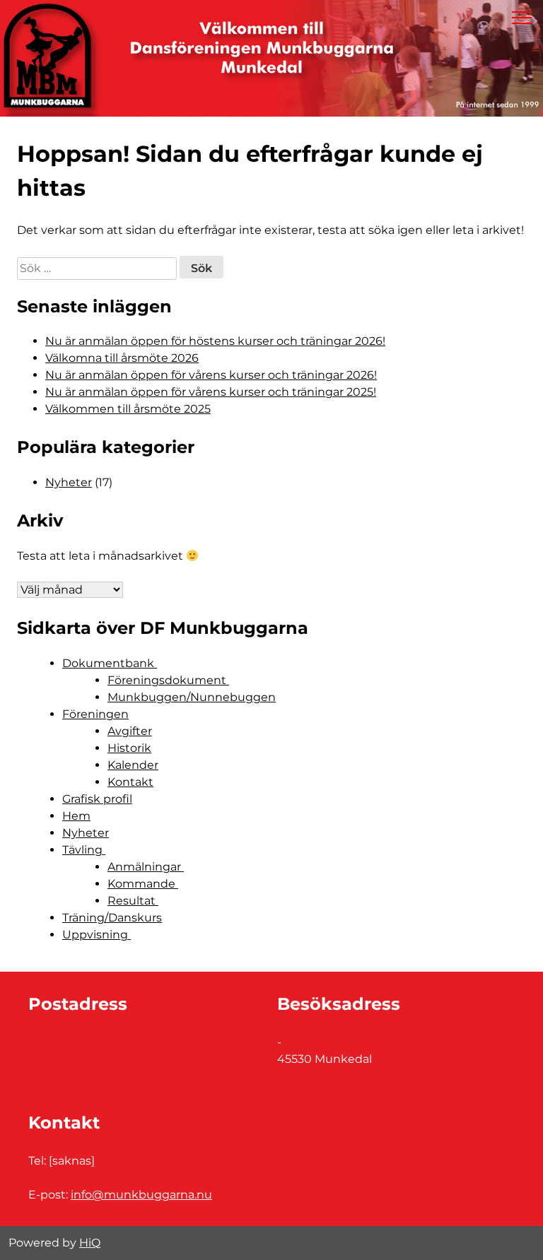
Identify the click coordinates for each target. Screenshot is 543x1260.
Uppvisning (96, 934)
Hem (76, 816)
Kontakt (130, 782)
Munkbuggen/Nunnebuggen (191, 697)
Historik (129, 748)
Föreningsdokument (168, 680)
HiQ (89, 1242)
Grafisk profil (97, 799)
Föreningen (95, 714)
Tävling (83, 849)
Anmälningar (145, 866)
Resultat (132, 900)
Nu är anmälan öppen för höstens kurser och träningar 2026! (215, 341)
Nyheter (68, 482)
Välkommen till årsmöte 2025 (128, 409)
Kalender (132, 765)
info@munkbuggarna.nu (141, 1194)
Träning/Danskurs (112, 917)
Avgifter (129, 731)
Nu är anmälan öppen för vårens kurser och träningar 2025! (210, 392)
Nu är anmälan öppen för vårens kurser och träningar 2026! (211, 375)
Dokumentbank (109, 663)
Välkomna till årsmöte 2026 (122, 358)
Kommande (142, 883)
